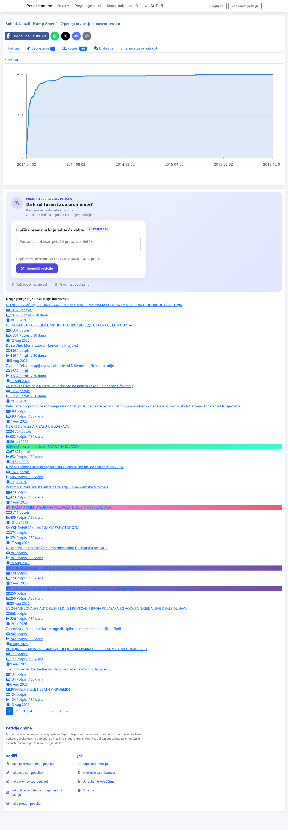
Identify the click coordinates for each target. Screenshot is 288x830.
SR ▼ (66, 5)
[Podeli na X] (65, 36)
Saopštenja (42, 48)
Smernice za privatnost (139, 48)
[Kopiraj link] (86, 36)
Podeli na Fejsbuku (30, 36)
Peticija (14, 48)
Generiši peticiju (40, 268)
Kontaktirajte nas (119, 6)
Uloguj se (216, 6)
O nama (141, 6)
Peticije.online (39, 6)
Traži (159, 6)
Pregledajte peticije (89, 6)
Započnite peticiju (245, 6)
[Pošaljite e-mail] (76, 36)
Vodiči (11, 755)
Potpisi (76, 48)
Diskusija (105, 48)
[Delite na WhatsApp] (54, 36)
